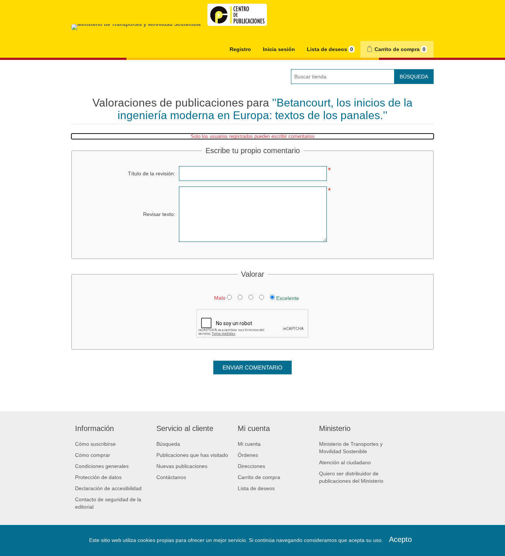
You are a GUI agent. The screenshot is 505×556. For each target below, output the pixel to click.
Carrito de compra (259, 477)
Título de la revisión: (151, 173)
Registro (240, 49)
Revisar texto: (159, 214)
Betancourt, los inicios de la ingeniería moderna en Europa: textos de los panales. (265, 109)
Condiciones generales (102, 466)
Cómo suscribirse (95, 444)
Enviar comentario (252, 367)
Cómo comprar (92, 455)
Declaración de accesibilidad (108, 488)
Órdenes (248, 455)
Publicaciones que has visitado (192, 455)
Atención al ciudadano (345, 462)
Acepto (400, 539)
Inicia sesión (279, 49)
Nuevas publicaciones (181, 466)
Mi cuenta (249, 444)
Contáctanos (171, 477)
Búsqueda (414, 77)
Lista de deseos (256, 488)
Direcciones (251, 466)
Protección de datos (98, 477)
